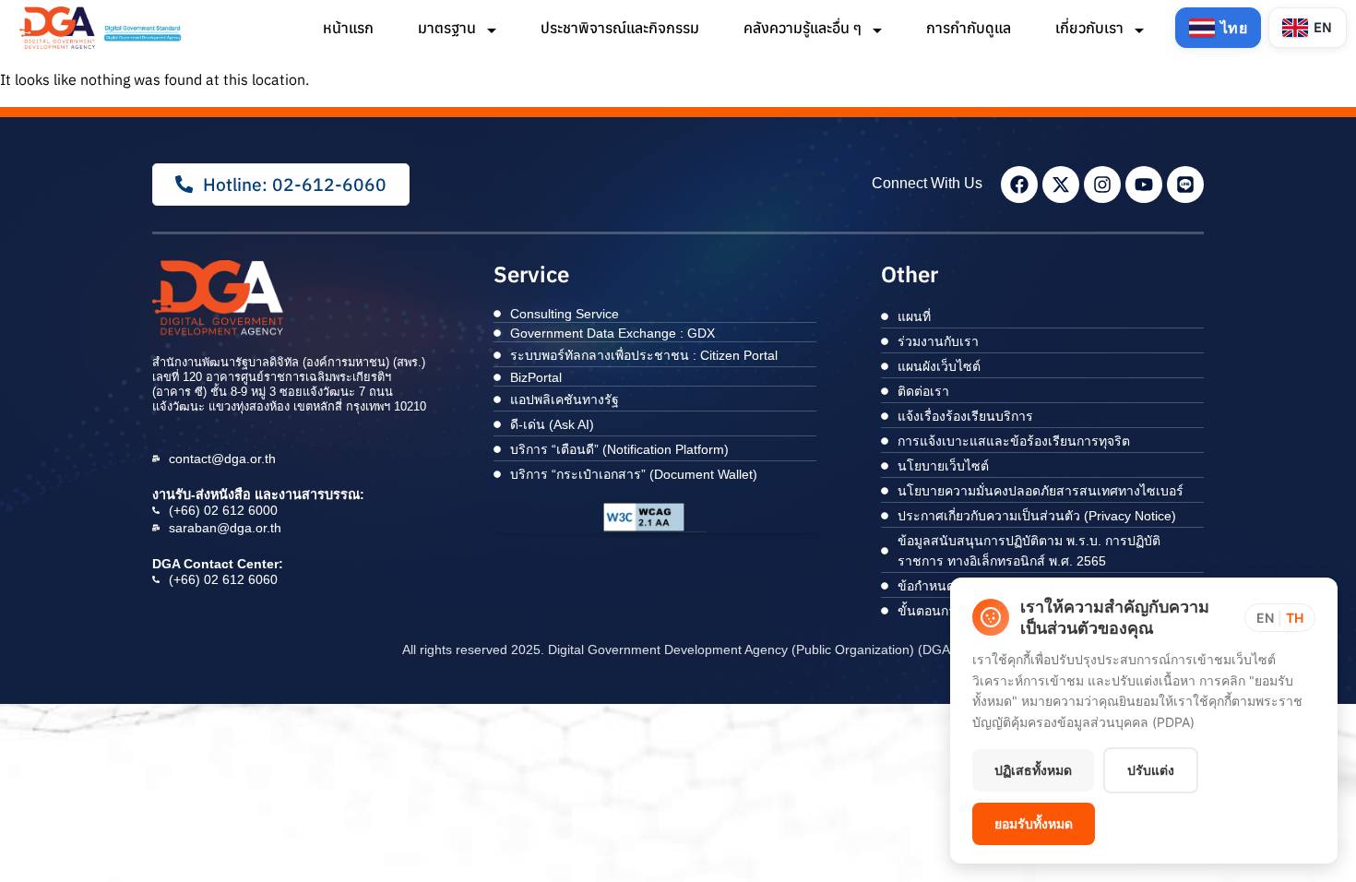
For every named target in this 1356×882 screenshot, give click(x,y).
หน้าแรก (348, 27)
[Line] (1185, 184)
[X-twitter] (1060, 184)
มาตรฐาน (449, 27)
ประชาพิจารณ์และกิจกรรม (620, 27)
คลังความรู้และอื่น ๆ (804, 27)
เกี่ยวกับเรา (1091, 27)
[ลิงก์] (101, 28)
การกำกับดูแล (968, 27)
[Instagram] (1102, 184)
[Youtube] (1143, 184)
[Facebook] (1019, 184)
